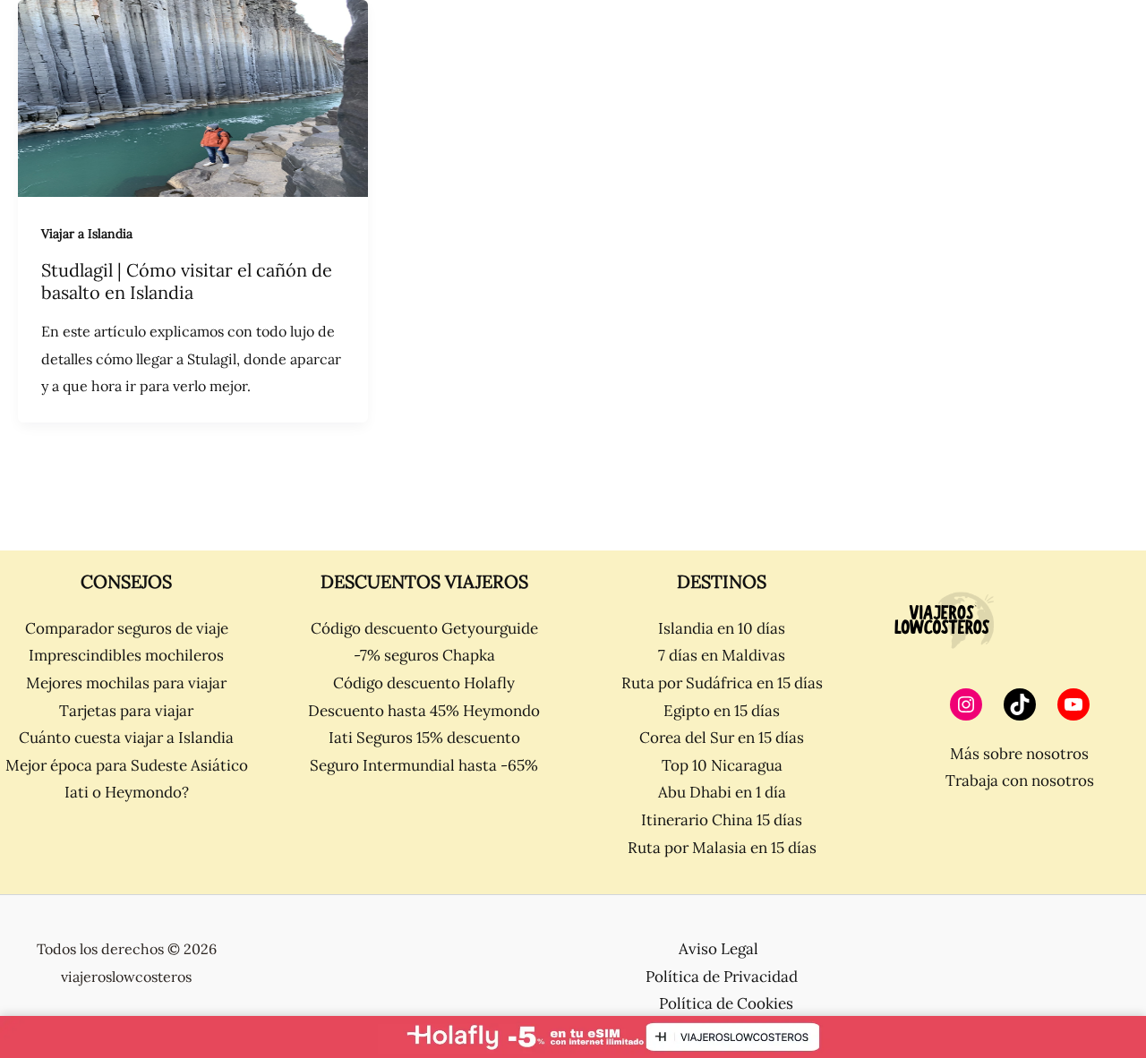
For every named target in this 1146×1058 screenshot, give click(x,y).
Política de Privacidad (722, 976)
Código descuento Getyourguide (424, 628)
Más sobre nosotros (1019, 754)
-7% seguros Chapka (424, 655)
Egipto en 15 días (721, 711)
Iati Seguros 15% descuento (424, 737)
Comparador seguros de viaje (126, 628)
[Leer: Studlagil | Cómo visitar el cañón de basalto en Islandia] (193, 97)
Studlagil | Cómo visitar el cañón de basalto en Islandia (186, 281)
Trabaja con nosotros (1019, 780)
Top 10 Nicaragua (722, 765)
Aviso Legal (718, 949)
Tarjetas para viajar (126, 711)
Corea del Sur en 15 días (721, 737)
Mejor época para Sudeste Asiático (126, 765)
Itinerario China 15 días (721, 820)
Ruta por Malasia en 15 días (722, 847)
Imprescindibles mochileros (126, 655)
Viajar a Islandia (87, 234)
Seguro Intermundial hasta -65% (424, 765)
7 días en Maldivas (721, 655)
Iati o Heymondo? (126, 792)
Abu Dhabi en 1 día (722, 792)
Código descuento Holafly (424, 683)
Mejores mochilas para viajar (126, 683)
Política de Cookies (726, 1003)
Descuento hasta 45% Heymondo (424, 711)
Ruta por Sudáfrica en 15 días (722, 683)
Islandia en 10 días (721, 628)
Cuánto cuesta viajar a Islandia (126, 737)
